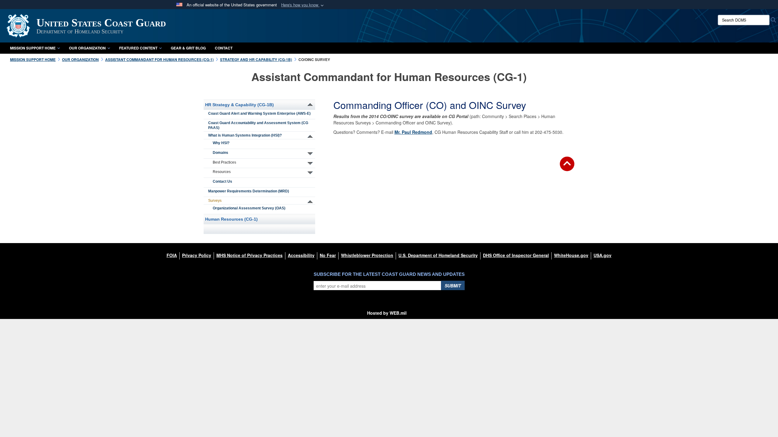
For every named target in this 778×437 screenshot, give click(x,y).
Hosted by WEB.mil (387, 313)
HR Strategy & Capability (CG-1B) (239, 104)
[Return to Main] (567, 167)
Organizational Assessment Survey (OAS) (249, 208)
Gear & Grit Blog (188, 48)
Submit (453, 286)
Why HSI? (221, 143)
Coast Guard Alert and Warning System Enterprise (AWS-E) (259, 113)
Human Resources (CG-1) (231, 219)
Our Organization (87, 48)
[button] (303, 5)
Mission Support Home (33, 48)
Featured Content (138, 48)
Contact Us (222, 181)
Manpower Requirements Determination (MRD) (248, 191)
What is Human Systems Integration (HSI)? (245, 135)
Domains (220, 153)
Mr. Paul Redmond (413, 132)
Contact (223, 48)
